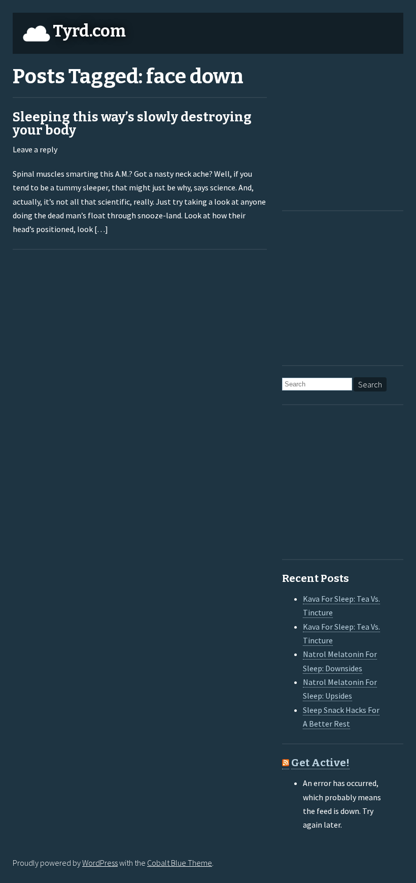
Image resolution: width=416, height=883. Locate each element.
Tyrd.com (89, 31)
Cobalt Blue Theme (179, 863)
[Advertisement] (345, 130)
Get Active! (320, 763)
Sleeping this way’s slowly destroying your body (132, 123)
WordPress (100, 863)
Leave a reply (35, 149)
